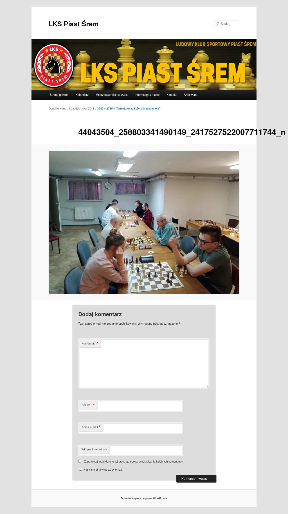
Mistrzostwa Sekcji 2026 (112, 94)
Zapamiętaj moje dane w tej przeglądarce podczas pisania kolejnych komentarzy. (133, 461)
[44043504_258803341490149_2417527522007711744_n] (144, 222)
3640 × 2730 (105, 108)
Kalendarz (82, 94)
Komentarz (90, 343)
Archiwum (190, 94)
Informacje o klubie (147, 94)
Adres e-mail (91, 427)
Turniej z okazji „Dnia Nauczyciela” (138, 108)
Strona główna (59, 94)
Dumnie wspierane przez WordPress (144, 498)
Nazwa (88, 405)
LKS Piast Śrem (74, 23)
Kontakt (171, 94)
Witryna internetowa (94, 449)
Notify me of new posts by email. (103, 469)
